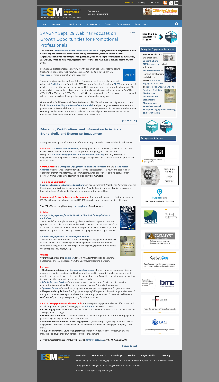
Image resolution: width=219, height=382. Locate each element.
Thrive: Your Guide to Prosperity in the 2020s (76, 50)
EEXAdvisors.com (151, 64)
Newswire (55, 24)
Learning (141, 2)
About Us (129, 2)
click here (70, 257)
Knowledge (92, 24)
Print (134, 32)
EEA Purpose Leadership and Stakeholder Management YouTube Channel (152, 100)
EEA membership (151, 70)
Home (43, 24)
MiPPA (117, 84)
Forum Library (141, 24)
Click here (45, 75)
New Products (74, 24)
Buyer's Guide (123, 24)
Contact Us (154, 2)
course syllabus (80, 206)
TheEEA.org (56, 84)
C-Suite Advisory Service (54, 282)
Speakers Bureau (50, 288)
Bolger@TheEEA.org (95, 339)
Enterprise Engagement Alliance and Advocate (82, 166)
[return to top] (129, 120)
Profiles (108, 24)
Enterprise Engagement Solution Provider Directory (78, 154)
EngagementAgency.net (82, 270)
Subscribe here (150, 60)
